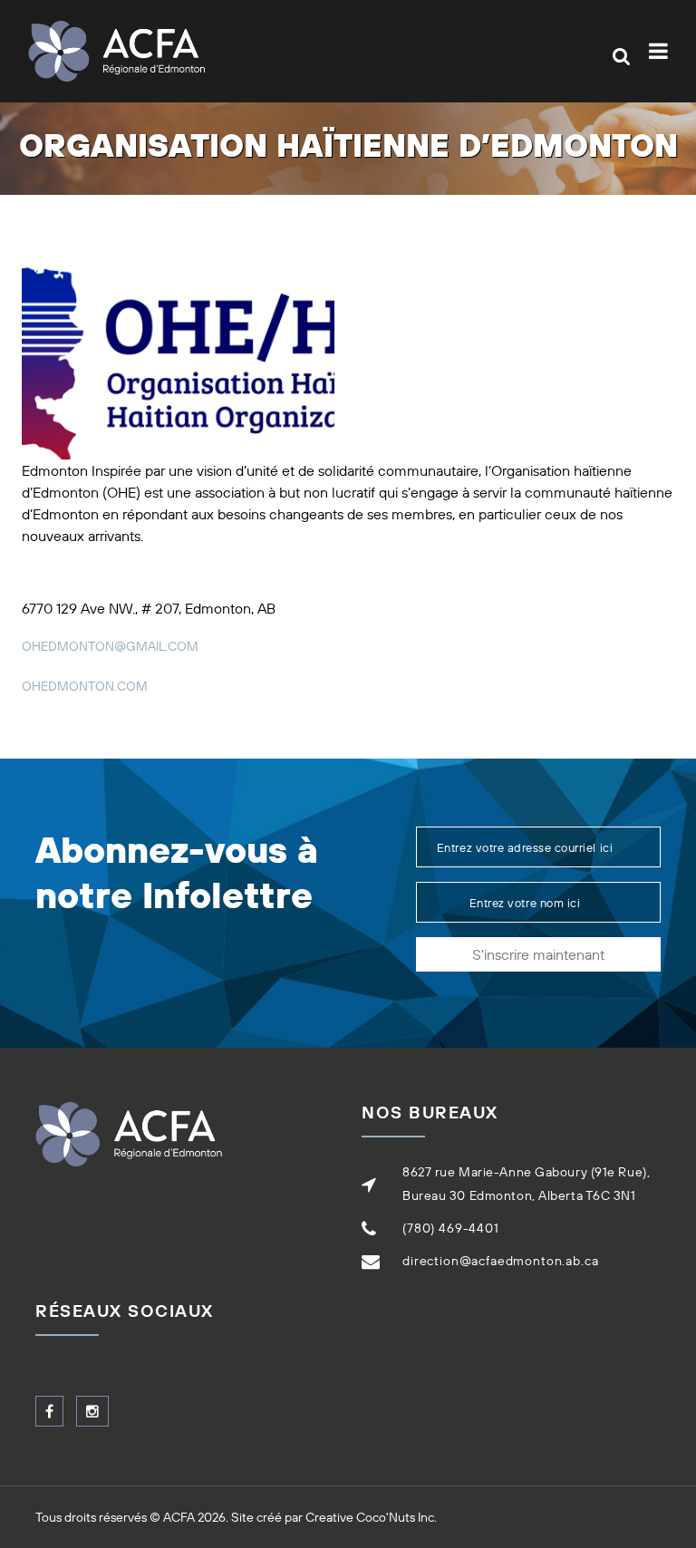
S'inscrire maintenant (538, 954)
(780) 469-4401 (450, 1228)
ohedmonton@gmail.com (110, 646)
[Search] (621, 56)
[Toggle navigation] (662, 51)
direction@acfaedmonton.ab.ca (500, 1261)
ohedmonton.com (85, 686)
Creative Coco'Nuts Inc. (371, 1517)
